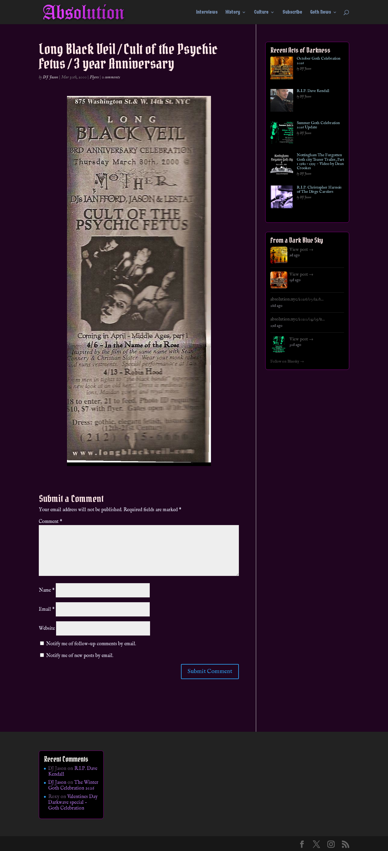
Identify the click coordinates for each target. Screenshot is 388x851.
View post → (301, 249)
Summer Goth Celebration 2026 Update (318, 125)
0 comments (111, 77)
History (233, 12)
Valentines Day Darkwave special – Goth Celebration (73, 802)
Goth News (320, 12)
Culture (261, 12)
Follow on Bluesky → (287, 361)
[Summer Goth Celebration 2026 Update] (281, 133)
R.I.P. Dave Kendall (313, 91)
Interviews (207, 12)
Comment (50, 522)
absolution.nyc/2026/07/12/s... (296, 299)
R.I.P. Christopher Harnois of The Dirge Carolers (319, 190)
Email (47, 609)
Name (47, 590)
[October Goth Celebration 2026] (281, 69)
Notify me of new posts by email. (79, 656)
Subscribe (292, 12)
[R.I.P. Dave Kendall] (281, 101)
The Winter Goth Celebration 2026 (73, 785)
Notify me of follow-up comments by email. (91, 644)
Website (47, 629)
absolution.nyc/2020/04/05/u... (297, 319)
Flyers (94, 77)
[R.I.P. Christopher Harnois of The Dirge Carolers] (281, 198)
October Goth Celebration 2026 (318, 61)
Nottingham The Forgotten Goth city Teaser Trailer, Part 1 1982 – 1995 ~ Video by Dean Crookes (320, 161)
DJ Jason (50, 77)
